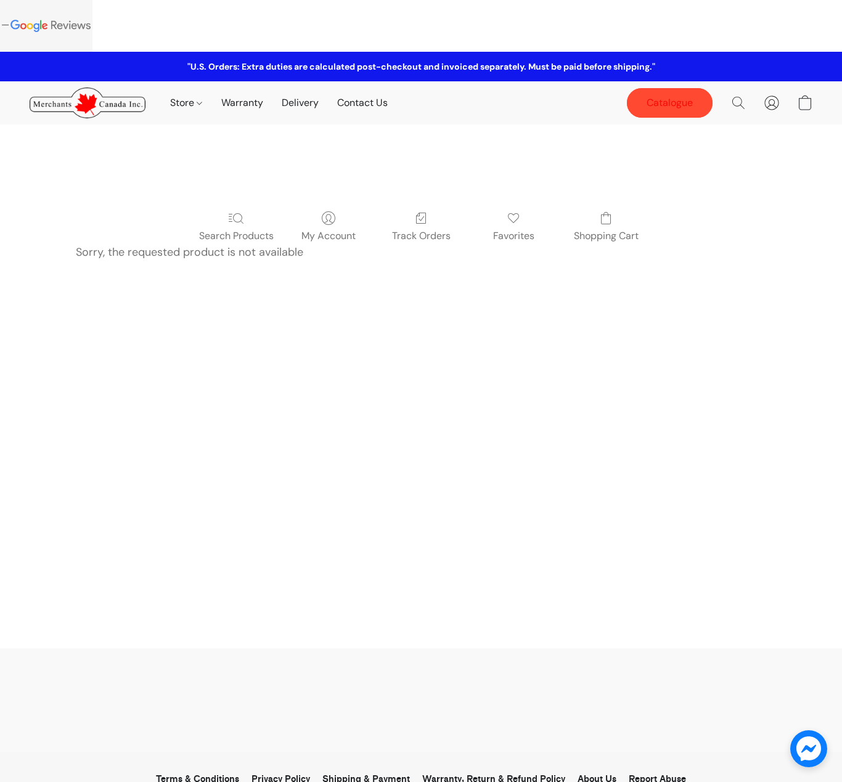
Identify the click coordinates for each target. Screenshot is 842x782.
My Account (328, 235)
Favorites (513, 235)
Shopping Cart (606, 235)
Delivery (300, 102)
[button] (87, 103)
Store (183, 102)
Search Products (236, 235)
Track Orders (421, 235)
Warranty (242, 102)
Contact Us (362, 102)
